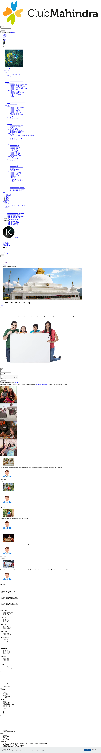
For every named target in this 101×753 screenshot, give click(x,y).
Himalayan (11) (8, 195)
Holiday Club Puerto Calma (12, 223)
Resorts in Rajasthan (6, 633)
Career (4, 728)
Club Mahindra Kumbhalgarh (15, 147)
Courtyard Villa (13, 176)
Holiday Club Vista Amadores (13, 221)
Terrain (4, 192)
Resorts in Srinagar (6, 678)
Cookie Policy (43, 750)
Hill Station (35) (8, 194)
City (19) (6, 197)
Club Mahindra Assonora (14, 175)
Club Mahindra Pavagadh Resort (16, 142)
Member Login (12, 32)
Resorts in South (3, 624)
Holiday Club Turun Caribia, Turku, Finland (15, 210)
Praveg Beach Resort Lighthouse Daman (17, 188)
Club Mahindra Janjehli (14, 89)
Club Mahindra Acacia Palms (15, 172)
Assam (8, 73)
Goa (8, 171)
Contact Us (5, 250)
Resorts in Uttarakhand (7, 613)
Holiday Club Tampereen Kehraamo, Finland (15, 216)
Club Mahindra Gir (13, 139)
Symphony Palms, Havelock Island (16, 130)
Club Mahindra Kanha (14, 157)
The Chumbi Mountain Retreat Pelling (17, 81)
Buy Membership (6, 243)
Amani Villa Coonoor (14, 128)
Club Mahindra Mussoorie (15, 91)
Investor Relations (6, 703)
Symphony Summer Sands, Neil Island (17, 131)
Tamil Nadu (9, 124)
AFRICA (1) (7, 207)
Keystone (4, 36)
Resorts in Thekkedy (6, 652)
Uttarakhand (9, 90)
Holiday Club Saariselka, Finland (13, 214)
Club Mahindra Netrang (14, 141)
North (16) (7, 82)
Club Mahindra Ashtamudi (15, 110)
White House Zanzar (13, 98)
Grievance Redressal (6, 696)
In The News (5, 737)
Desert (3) (7, 198)
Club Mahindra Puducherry (15, 116)
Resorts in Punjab (6, 614)
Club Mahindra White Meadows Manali (17, 86)
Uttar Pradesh (10, 99)
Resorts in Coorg (6, 650)
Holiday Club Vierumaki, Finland (13, 217)
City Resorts (2, 681)
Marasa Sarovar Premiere (14, 76)
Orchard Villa (12, 177)
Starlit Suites (12, 134)
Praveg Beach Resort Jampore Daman (17, 187)
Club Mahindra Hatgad (14, 160)
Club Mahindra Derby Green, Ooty (16, 126)
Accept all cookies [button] (87, 749)
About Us (2, 725)
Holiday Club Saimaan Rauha (13, 215)
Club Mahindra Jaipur (14, 148)
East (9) (6, 72)
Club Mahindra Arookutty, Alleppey (16, 114)
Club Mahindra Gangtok (14, 78)
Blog (4, 37)
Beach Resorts (3, 656)
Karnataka (9, 117)
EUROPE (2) (7, 203)
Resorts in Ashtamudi (7, 674)
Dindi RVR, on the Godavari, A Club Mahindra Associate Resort (22, 135)
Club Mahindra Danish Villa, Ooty (16, 125)
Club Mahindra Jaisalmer (14, 146)
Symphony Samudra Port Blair (15, 132)
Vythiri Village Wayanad (14, 113)
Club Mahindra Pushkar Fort (15, 153)
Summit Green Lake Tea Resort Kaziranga (18, 74)
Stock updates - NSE (7, 706)
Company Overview (6, 729)
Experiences (5, 35)
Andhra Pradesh (10, 133)
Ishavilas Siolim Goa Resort (15, 182)
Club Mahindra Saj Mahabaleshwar (16, 162)
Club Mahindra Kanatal (14, 93)
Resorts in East (3, 617)
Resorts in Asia (5, 639)
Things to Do (5, 719)
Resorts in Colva (6, 660)
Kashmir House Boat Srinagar (15, 97)
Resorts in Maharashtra (7, 634)
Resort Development (6, 739)
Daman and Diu (10, 186)
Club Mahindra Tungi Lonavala (16, 165)
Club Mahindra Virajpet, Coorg (15, 119)
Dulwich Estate (12, 170)
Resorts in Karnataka (7, 628)
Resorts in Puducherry (7, 627)
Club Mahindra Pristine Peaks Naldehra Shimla (18, 88)
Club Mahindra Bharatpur (14, 154)
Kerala (8, 106)
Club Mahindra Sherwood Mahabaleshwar (18, 161)
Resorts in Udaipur (6, 686)
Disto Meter (5, 692)
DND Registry (5, 697)
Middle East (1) (8, 206)
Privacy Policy (36, 750)
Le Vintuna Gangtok (13, 79)
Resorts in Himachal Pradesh (8, 612)
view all (16, 382)
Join (3, 29)
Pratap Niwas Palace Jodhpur (15, 155)
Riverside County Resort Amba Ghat (16, 167)
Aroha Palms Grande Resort (15, 181)
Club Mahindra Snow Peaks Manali (16, 87)
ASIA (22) (7, 202)
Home (5, 39)
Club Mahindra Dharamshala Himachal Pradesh (18, 84)
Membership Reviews (7, 712)
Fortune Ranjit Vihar (13, 104)
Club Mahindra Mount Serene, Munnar (17, 107)
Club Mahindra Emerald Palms (15, 173)
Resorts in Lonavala (6, 653)
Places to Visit (5, 718)
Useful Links (2, 689)
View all (7, 68)
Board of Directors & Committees (9, 704)
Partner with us (5, 738)
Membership (5, 713)
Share (1, 305)
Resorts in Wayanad (6, 669)
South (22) (7, 105)
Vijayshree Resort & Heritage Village (17, 120)
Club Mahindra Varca (14, 174)
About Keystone (6, 242)
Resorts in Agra (6, 683)
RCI (3, 691)
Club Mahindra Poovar (14, 111)
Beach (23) (7, 196)
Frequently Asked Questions (8, 249)
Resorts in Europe (6, 640)
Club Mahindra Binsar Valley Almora (17, 92)
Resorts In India (6, 70)
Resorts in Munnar (6, 651)
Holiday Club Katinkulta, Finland (13, 212)
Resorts (4, 34)
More (1, 616)
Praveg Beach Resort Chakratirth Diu (17, 189)
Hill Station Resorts (4, 648)
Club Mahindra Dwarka (14, 140)
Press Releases (5, 735)
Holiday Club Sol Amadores (12, 224)
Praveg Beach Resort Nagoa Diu (16, 190)
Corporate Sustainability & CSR (9, 731)
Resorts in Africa (6, 641)
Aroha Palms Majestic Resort (15, 179)
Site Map (4, 695)
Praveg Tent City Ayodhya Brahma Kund (17, 102)
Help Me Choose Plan (7, 245)
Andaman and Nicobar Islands (13, 129)
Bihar (8, 75)
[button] (95, 750)
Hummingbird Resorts (14, 150)
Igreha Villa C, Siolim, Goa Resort (16, 180)
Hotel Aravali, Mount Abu (15, 149)
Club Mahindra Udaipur (14, 145)
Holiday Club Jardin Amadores (13, 222)
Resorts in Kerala (6, 626)
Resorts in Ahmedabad (7, 685)
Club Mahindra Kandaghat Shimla (16, 85)
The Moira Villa (13, 184)
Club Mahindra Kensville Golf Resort (17, 138)
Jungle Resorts (3, 664)
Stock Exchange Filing (7, 702)
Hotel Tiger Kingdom (14, 151)
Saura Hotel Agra (13, 100)
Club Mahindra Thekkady (14, 109)
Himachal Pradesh (10, 83)
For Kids (4, 720)
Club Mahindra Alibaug (14, 163)
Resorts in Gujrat (6, 635)
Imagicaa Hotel (12, 168)
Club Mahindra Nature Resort (15, 152)
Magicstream (5, 711)
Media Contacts (6, 736)
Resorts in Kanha (6, 667)
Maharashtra (9, 159)
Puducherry (9, 115)
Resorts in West (3, 631)
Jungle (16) (7, 199)
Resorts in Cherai (6, 658)
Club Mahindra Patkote (14, 95)
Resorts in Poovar (6, 676)
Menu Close (3, 31)
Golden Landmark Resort (14, 123)
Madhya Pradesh (10, 156)
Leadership (5, 730)
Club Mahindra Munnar (14, 108)
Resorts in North (3, 610)
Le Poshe (11, 127)
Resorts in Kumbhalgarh (7, 668)
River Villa (12, 178)
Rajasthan (9, 144)
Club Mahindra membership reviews (42, 384)
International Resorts (6, 201)
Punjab (8, 103)
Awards (4, 727)
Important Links (3, 708)
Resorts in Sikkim (6, 620)
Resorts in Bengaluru (7, 684)
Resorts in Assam (6, 619)
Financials (5, 701)
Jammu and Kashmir (11, 96)
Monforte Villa (12, 183)
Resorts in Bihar (6, 621)
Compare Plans (5, 244)
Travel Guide (5, 723)
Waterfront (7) (7, 200)
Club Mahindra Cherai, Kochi (15, 112)
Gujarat (8, 137)
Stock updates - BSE (6, 705)
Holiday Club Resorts (7, 208)
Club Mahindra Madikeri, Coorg (16, 118)
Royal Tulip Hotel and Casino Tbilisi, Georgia (18, 205)
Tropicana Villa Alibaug (14, 169)
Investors (2, 699)
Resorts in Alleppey (6, 675)
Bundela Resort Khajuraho (15, 158)
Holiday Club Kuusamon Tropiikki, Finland (15, 213)
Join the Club (3, 381)
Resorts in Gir (5, 666)
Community (5, 710)
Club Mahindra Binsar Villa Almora (16, 94)
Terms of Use (5, 694)
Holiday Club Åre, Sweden (12, 219)
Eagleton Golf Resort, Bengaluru (16, 121)
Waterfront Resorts (4, 672)
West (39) (7, 136)
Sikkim (8, 77)
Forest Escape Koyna (14, 166)
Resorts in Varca (6, 659)
